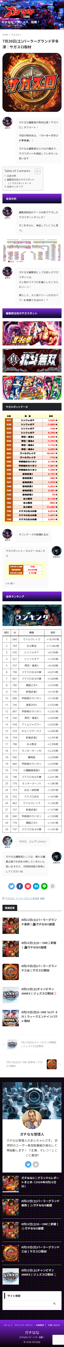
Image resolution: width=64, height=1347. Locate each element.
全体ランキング (15, 186)
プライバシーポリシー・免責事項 (29, 1325)
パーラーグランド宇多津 (27, 898)
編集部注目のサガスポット (20, 179)
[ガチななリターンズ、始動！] (19, 18)
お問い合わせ (54, 1325)
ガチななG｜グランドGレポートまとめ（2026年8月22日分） (40, 1182)
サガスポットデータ (21, 183)
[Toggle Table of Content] (36, 171)
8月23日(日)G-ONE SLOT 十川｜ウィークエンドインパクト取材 (39, 1016)
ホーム (7, 1325)
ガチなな (32, 1332)
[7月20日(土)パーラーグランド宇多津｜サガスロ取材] (36, 886)
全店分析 (11, 176)
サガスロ (10, 898)
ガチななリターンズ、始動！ (32, 1337)
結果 (42, 898)
